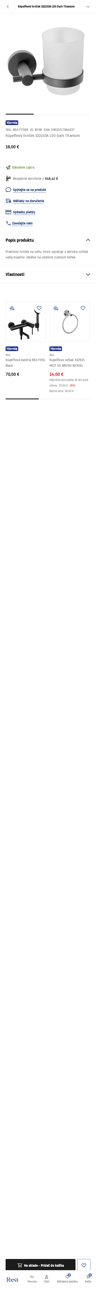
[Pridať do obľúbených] (39, 308)
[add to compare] (12, 308)
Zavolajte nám (22, 223)
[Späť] (8, 6)
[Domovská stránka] (12, 1279)
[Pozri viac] (88, 6)
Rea (8, 355)
